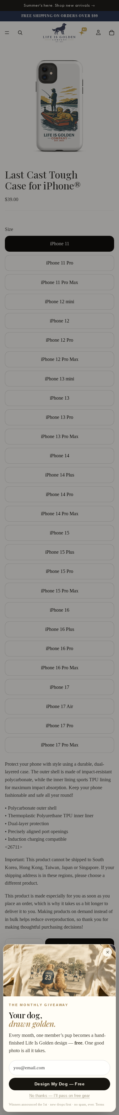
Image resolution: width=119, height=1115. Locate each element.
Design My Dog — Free (59, 1084)
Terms (100, 1104)
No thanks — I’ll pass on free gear (59, 1096)
